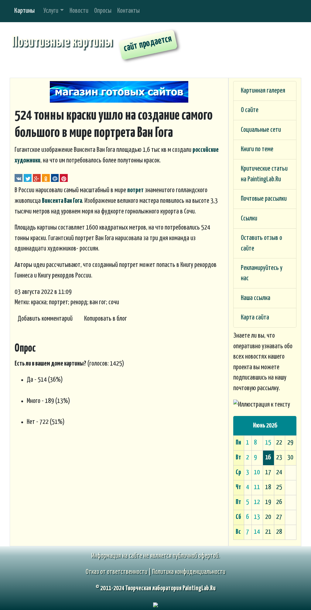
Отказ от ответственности (116, 572)
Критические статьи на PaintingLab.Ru (264, 174)
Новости (79, 11)
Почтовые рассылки (264, 199)
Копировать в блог (105, 318)
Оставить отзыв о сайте (261, 243)
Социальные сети (261, 130)
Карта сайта (255, 317)
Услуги (50, 11)
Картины (24, 10)
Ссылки (249, 218)
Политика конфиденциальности (188, 572)
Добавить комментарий (45, 318)
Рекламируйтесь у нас (261, 273)
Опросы (102, 11)
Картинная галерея (263, 90)
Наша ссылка (255, 298)
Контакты (128, 11)
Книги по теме (257, 149)
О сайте (249, 110)
